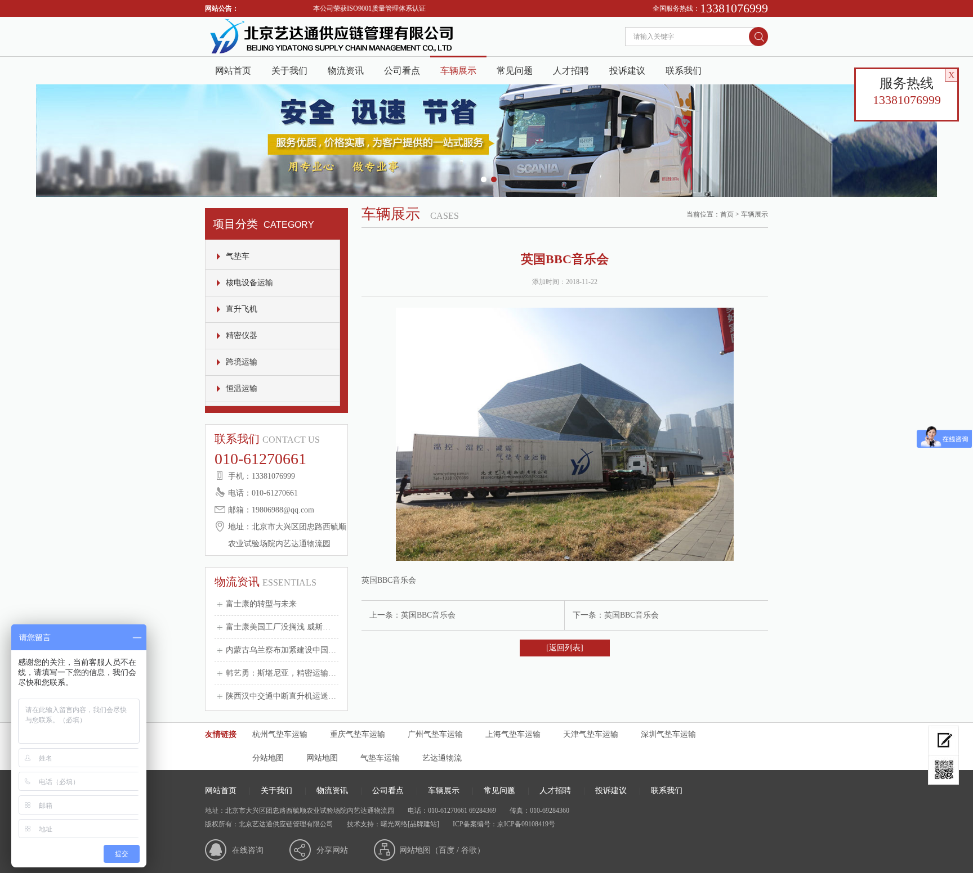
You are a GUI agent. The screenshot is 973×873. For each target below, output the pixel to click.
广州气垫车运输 (435, 734)
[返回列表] (564, 648)
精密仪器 (241, 335)
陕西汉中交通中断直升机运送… (281, 696)
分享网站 (332, 850)
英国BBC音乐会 (428, 615)
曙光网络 (394, 824)
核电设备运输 (249, 282)
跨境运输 (241, 362)
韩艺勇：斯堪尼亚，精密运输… (281, 673)
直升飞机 (241, 309)
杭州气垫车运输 (279, 734)
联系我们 (684, 70)
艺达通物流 (442, 758)
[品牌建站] (423, 824)
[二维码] (943, 770)
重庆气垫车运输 (357, 734)
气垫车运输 (380, 758)
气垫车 (237, 256)
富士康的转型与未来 (261, 604)
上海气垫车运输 (513, 734)
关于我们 (289, 70)
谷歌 (469, 850)
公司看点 (402, 70)
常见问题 (515, 70)
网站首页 (233, 70)
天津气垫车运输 (590, 734)
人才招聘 (571, 70)
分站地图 (268, 758)
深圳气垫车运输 (668, 734)
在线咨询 (248, 850)
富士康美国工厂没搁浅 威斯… (278, 627)
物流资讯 (346, 70)
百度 (446, 850)
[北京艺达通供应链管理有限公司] (331, 54)
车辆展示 (458, 70)
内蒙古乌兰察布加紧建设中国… (281, 650)
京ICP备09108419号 (526, 824)
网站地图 (322, 758)
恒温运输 (241, 388)
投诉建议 (627, 70)
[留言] (943, 740)
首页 (727, 214)
